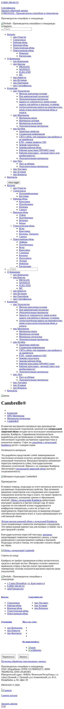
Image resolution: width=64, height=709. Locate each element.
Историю (20, 80)
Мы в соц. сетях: (29, 622)
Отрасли (19, 37)
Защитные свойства (29, 131)
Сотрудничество (35, 597)
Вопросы (20, 174)
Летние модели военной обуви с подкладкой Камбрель (29, 521)
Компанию (20, 61)
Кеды (21, 228)
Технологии (21, 91)
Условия (19, 171)
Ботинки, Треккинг (29, 234)
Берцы (22, 223)
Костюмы (24, 196)
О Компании (13, 58)
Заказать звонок (9, 703)
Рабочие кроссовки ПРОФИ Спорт (37, 150)
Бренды (19, 64)
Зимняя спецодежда (29, 145)
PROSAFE (24, 66)
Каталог (11, 34)
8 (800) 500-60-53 (9, 2)
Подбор (19, 128)
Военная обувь (20, 45)
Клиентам (12, 88)
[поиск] (2, 29)
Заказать (23, 657)
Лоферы (23, 242)
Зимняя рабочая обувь (30, 147)
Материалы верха (28, 118)
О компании (6, 622)
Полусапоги (25, 258)
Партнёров (20, 83)
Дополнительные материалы (33, 99)
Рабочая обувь (20, 42)
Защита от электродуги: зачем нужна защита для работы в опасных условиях (39, 103)
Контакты (12, 177)
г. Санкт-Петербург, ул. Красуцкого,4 (26, 583)
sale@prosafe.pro (15, 5)
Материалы (21, 115)
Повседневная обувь (23, 50)
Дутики (23, 261)
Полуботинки (26, 204)
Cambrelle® (13, 421)
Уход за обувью (26, 163)
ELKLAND (25, 72)
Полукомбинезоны (28, 193)
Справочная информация (32, 134)
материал (47, 534)
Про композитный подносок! (34, 96)
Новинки (23, 53)
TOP (3, 706)
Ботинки (23, 207)
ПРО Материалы (15, 415)
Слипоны (24, 252)
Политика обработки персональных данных (23, 661)
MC (21, 74)
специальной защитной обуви (30, 468)
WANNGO (24, 69)
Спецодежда (19, 39)
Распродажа (25, 56)
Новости (19, 77)
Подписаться (8, 657)
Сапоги (23, 209)
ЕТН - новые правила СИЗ (32, 142)
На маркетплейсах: (30, 642)
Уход (17, 161)
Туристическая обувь (23, 48)
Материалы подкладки (30, 123)
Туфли (22, 215)
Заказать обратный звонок (14, 10)
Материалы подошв (29, 120)
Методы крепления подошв (33, 93)
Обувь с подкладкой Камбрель (26, 500)
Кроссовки (24, 201)
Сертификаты (8, 8)
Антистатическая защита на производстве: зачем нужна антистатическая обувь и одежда (40, 110)
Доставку (20, 169)
